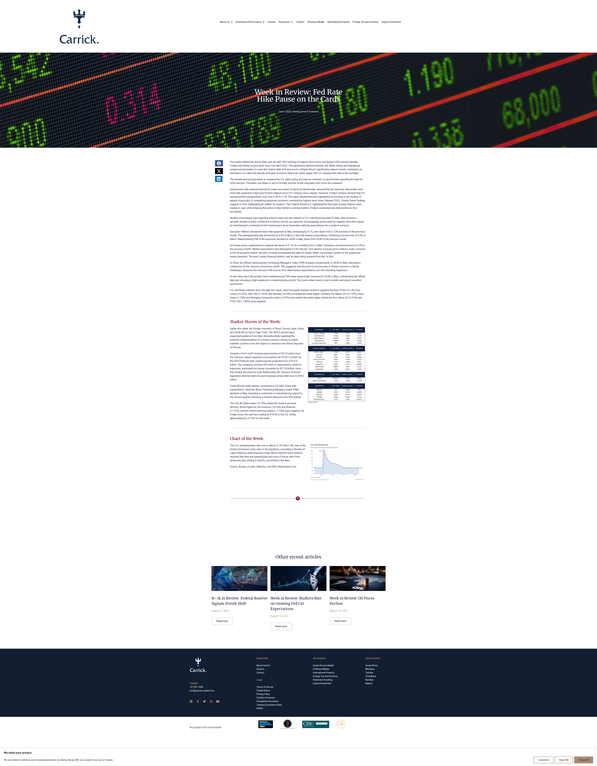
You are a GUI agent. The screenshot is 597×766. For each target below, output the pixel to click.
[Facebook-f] (197, 701)
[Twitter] (204, 701)
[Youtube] (217, 701)
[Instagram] (211, 701)
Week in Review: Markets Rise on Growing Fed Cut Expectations (296, 603)
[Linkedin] (191, 701)
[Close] (595, 749)
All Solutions (319, 658)
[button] (219, 163)
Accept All (584, 760)
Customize (543, 760)
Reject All (563, 760)
